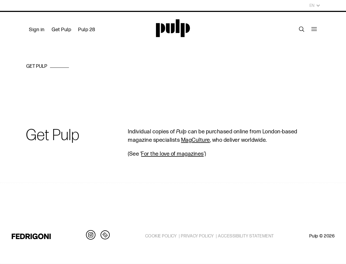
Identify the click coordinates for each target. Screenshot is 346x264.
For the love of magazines (172, 154)
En (312, 5)
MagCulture (195, 140)
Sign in (37, 30)
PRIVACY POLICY (197, 236)
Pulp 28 (86, 30)
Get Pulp (61, 30)
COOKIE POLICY (161, 236)
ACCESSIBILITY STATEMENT (246, 236)
